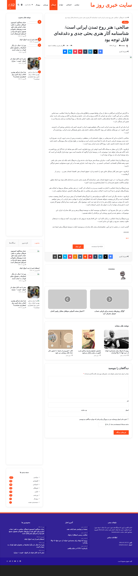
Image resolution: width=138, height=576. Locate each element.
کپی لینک (78, 246)
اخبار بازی (112, 530)
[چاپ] (55, 256)
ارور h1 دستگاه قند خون (117, 527)
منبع (127, 238)
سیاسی (76, 5)
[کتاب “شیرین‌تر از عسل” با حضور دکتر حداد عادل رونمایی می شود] (60, 339)
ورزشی (45, 5)
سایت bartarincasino (118, 532)
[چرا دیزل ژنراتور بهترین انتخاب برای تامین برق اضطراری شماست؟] (33, 152)
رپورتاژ (38, 5)
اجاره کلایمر (128, 527)
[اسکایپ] (70, 51)
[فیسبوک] (100, 51)
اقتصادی (35, 481)
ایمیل (127, 410)
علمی (36, 491)
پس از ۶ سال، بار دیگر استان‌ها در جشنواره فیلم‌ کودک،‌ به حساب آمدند (18, 48)
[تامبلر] (85, 51)
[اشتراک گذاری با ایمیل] (60, 256)
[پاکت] (75, 51)
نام (128, 401)
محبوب (37, 243)
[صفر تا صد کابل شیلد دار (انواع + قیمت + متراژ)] (33, 64)
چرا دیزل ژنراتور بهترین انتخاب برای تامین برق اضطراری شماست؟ (18, 74)
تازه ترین (25, 243)
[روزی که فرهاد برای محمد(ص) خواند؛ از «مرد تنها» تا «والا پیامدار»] (116, 339)
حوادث (61, 5)
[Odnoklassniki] (75, 256)
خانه (126, 17)
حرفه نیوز (97, 527)
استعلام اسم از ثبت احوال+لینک (29, 39)
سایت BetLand (103, 530)
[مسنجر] (65, 51)
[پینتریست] (80, 51)
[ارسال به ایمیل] (119, 45)
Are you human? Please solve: (119, 424)
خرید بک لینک (105, 527)
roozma (123, 45)
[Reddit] (85, 256)
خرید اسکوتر (128, 530)
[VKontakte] (80, 256)
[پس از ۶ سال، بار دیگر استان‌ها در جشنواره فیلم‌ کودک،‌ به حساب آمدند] (33, 50)
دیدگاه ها (12, 243)
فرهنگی (53, 5)
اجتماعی (68, 5)
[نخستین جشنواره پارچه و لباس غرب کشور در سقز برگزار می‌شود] (88, 339)
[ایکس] (95, 51)
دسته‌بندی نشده (33, 502)
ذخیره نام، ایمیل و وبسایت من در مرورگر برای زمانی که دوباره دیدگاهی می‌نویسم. (103, 419)
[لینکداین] (90, 51)
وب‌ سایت (84, 410)
